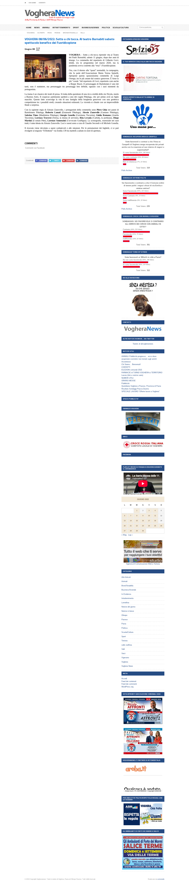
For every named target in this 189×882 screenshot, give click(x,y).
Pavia (123, 624)
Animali (46, 27)
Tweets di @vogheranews (143, 344)
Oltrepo (124, 615)
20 (124, 526)
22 (137, 526)
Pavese (124, 619)
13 (124, 520)
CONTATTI (42, 2)
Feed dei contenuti (128, 681)
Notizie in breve (127, 611)
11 (155, 515)
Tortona (124, 641)
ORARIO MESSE (128, 381)
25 (155, 526)
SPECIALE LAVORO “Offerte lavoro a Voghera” (140, 391)
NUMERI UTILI (127, 378)
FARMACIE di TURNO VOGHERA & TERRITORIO (141, 373)
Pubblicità (125, 383)
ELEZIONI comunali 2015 (131, 370)
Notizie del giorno (128, 607)
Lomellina (125, 603)
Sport (76, 27)
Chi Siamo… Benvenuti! (131, 364)
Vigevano (125, 658)
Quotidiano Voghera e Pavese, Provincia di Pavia (141, 386)
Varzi (123, 653)
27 (124, 531)
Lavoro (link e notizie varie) (132, 375)
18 (155, 520)
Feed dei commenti (129, 684)
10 (149, 515)
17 (149, 520)
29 (137, 531)
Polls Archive (126, 170)
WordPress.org (127, 687)
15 (137, 520)
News (37, 27)
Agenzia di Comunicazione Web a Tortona (143, 564)
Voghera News (127, 666)
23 (143, 526)
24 (149, 526)
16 (143, 520)
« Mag (123, 535)
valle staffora (126, 645)
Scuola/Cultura (121, 27)
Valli (123, 649)
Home (28, 27)
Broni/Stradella (127, 586)
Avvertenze (126, 362)
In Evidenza (126, 594)
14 (131, 520)
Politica (106, 27)
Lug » (130, 535)
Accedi (124, 679)
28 (131, 531)
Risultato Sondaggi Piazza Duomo (135, 389)
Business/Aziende (90, 27)
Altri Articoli (126, 577)
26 (161, 526)
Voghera (124, 662)
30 (143, 531)
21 (131, 526)
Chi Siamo (32, 2)
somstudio (160, 879)
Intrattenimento (61, 27)
